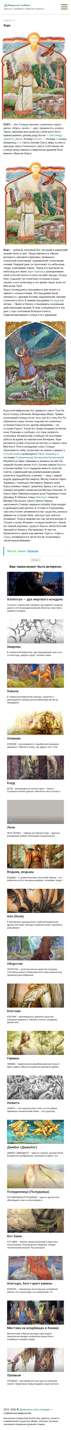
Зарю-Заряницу (47, 453)
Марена (61, 464)
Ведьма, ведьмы (20, 872)
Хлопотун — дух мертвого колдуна (35, 599)
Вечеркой (39, 457)
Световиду (55, 135)
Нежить (13, 1103)
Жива (34, 464)
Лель (11, 827)
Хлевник (14, 738)
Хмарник (14, 647)
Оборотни (15, 964)
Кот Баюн (14, 1236)
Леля (26, 468)
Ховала (12, 691)
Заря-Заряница (36, 271)
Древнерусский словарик (17, 5)
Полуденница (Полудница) (28, 1192)
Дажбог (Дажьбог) (22, 1147)
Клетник (14, 1011)
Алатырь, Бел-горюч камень (29, 1283)
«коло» (38, 139)
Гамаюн (13, 1058)
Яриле (18, 139)
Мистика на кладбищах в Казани (33, 1328)
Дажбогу (8, 139)
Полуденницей (24, 457)
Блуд (11, 783)
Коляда (54, 300)
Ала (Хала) (15, 916)
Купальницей (56, 457)
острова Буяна (12, 453)
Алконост (42, 497)
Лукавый (14, 1375)
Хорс (36, 560)
